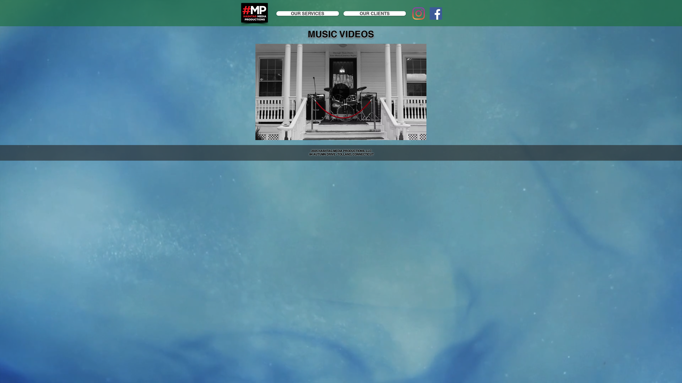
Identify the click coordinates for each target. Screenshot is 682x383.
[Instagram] (418, 13)
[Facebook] (436, 13)
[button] (421, 136)
